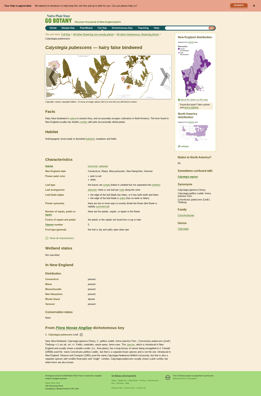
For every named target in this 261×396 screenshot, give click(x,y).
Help (156, 28)
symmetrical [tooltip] (102, 206)
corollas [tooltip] (83, 122)
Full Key (102, 28)
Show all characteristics (62, 238)
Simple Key (68, 28)
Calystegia (183, 228)
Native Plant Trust (52, 383)
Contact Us (141, 388)
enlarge (184, 146)
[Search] (211, 28)
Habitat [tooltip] (49, 166)
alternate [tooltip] (92, 189)
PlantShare (86, 28)
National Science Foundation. (185, 378)
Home (53, 28)
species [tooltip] (131, 344)
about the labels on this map (194, 99)
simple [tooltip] (106, 185)
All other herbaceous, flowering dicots (138, 34)
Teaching (143, 28)
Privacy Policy (117, 388)
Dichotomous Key (122, 28)
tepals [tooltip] (48, 214)
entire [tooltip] (122, 198)
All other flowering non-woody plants (93, 34)
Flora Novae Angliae (74, 328)
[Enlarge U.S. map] (195, 132)
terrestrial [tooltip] (92, 166)
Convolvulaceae (186, 215)
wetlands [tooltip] (103, 166)
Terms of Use (129, 388)
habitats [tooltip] (90, 139)
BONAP (191, 42)
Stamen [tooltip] (49, 224)
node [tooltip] (121, 189)
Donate (239, 5)
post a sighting (191, 107)
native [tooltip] (73, 118)
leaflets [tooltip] (155, 185)
